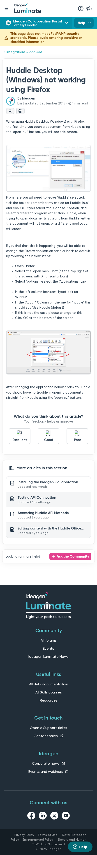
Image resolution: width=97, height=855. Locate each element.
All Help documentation (48, 684)
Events (48, 648)
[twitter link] (54, 816)
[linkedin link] (43, 816)
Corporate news (46, 763)
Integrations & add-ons (24, 52)
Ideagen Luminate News (48, 656)
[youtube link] (66, 816)
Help (81, 23)
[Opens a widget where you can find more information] (80, 847)
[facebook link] (31, 816)
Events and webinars (46, 771)
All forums (49, 640)
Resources (49, 700)
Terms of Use (48, 835)
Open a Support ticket (48, 728)
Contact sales (46, 736)
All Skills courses (48, 692)
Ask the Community (73, 556)
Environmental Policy (38, 839)
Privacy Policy (24, 835)
